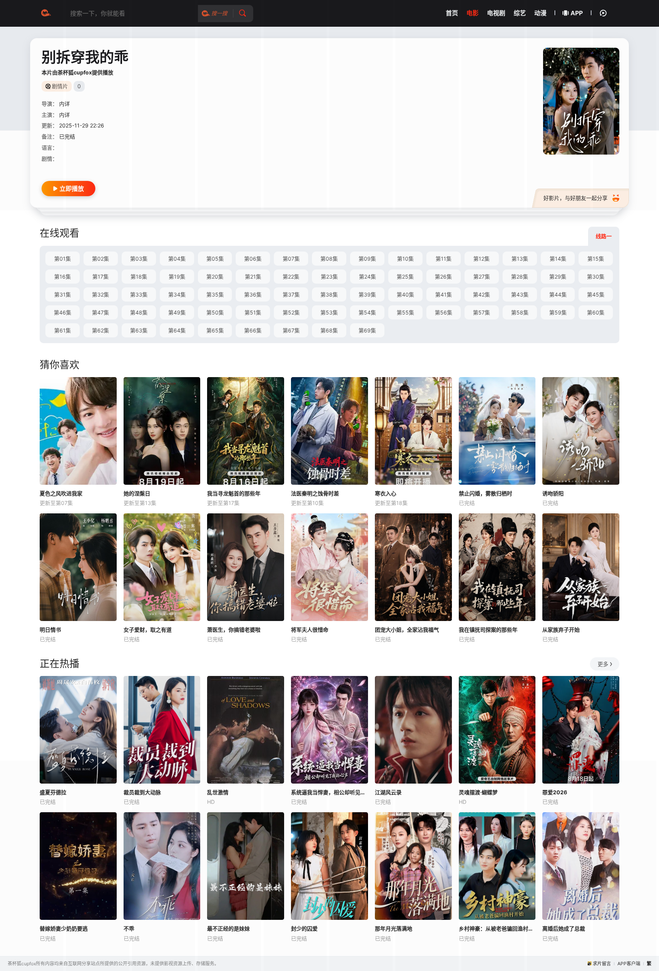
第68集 (329, 330)
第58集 (520, 312)
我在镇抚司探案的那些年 (488, 629)
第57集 (481, 312)
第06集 (253, 258)
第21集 (253, 276)
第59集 (558, 312)
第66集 (253, 330)
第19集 (177, 276)
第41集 (443, 294)
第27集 (481, 276)
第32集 (100, 294)
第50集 (215, 312)
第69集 (367, 330)
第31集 (62, 294)
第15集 (595, 258)
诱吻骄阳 (553, 493)
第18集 (138, 276)
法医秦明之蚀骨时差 (315, 493)
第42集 (481, 294)
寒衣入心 (385, 493)
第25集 (405, 276)
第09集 (367, 258)
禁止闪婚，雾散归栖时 (485, 493)
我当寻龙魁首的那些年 (233, 493)
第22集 (291, 276)
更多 (603, 664)
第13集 (519, 258)
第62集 (100, 330)
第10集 (405, 258)
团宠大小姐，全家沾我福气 (407, 629)
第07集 (291, 258)
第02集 (100, 258)
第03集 (139, 258)
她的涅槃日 (137, 493)
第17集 (100, 276)
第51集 (252, 312)
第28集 (519, 276)
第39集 (367, 294)
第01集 (62, 258)
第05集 (215, 258)
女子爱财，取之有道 (148, 629)
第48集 (139, 312)
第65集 (215, 330)
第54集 (367, 312)
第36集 (253, 294)
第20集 (214, 276)
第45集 (595, 294)
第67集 (291, 330)
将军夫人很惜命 (309, 629)
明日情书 (50, 629)
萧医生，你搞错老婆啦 (233, 629)
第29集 (557, 276)
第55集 (405, 312)
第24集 (367, 276)
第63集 (139, 330)
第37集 (291, 294)
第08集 (329, 258)
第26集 (443, 276)
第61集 (62, 330)
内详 (64, 103)
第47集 (100, 312)
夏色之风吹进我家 (61, 493)
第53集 (329, 312)
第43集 (520, 294)
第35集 (215, 294)
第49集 (177, 312)
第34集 (177, 294)
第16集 (62, 276)
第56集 (443, 312)
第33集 (139, 294)
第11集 (444, 258)
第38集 (329, 294)
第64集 (177, 330)
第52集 (291, 312)
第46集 (62, 312)
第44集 (558, 294)
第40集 (405, 294)
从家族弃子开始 (561, 629)
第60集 (595, 312)
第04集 (177, 258)
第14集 (558, 258)
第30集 (595, 276)
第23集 (329, 276)
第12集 (481, 258)
